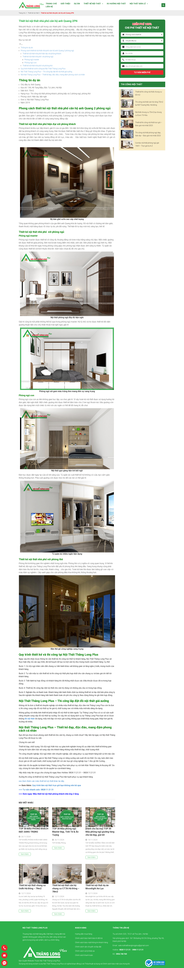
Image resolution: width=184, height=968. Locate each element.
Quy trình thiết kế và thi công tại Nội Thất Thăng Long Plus (43, 69)
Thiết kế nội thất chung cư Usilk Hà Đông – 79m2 (32, 887)
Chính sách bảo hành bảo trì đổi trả (89, 938)
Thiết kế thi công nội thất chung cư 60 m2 (148, 93)
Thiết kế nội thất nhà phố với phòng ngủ (38, 57)
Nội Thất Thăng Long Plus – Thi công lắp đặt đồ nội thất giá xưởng (46, 72)
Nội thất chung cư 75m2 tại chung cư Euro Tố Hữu (148, 113)
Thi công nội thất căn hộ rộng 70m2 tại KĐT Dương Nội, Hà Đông (149, 103)
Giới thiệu (65, 4)
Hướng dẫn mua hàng (83, 934)
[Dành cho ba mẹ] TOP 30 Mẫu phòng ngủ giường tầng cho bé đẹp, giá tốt (99, 831)
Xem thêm (25, 854)
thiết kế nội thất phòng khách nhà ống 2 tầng (58, 794)
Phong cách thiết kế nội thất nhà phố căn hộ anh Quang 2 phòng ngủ (47, 51)
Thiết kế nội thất (92, 4)
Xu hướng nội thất (116, 4)
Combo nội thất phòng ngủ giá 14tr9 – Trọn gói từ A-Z (147, 144)
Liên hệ (49, 7)
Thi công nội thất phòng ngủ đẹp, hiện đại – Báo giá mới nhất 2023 (148, 134)
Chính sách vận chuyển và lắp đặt (88, 947)
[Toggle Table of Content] (21, 45)
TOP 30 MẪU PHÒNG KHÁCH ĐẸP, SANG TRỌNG (33, 830)
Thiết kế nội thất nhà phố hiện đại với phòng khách (42, 54)
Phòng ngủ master (31, 60)
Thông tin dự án (27, 48)
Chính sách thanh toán (84, 955)
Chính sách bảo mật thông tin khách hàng (91, 942)
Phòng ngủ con (30, 63)
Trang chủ (51, 4)
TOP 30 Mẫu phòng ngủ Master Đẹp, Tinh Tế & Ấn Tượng (65, 831)
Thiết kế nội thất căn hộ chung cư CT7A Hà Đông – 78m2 (65, 888)
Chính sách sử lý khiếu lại (85, 951)
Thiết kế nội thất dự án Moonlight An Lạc (97, 887)
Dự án (77, 4)
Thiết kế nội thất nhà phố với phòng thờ (37, 66)
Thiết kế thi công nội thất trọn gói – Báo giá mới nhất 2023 (148, 123)
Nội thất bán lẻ (138, 4)
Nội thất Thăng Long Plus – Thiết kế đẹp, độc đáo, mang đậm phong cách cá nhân (53, 75)
